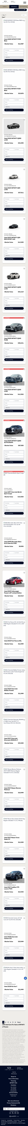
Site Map (23, 1120)
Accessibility (10, 1120)
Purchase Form (13, 1091)
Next (19, 1022)
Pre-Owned (13, 1088)
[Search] (5, 1108)
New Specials (13, 1089)
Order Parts (13, 1096)
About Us (13, 1076)
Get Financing (23, 6)
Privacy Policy (17, 1120)
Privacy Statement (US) (13, 1103)
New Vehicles (13, 1087)
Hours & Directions (13, 1078)
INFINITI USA (13, 1083)
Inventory (13, 1085)
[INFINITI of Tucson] (8, 1)
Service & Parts (13, 1092)
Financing (13, 1081)
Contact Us (3, 1120)
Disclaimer (13, 1105)
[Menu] (24, 3)
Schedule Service (13, 1094)
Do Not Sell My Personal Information (9, 1121)
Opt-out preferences (13, 1101)
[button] (25, 978)
